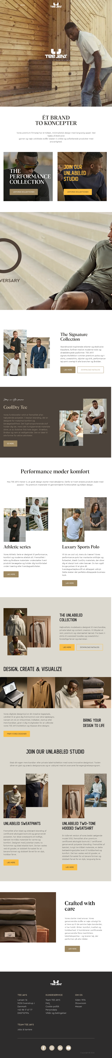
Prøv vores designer (16, 734)
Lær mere (72, 949)
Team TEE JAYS (53, 1000)
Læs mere (68, 370)
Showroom (80, 1003)
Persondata (51, 1010)
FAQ (48, 1003)
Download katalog (90, 370)
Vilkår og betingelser (56, 1013)
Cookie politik (52, 1006)
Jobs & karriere (25, 1030)
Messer (78, 1006)
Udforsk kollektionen (23, 192)
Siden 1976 (80, 1000)
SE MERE (10, 443)
